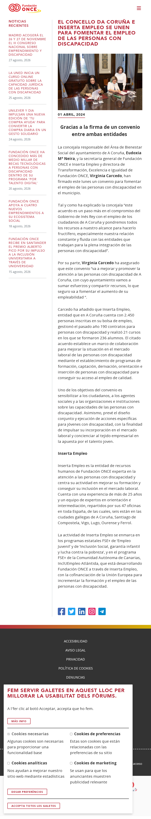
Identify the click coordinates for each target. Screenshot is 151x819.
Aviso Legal (75, 650)
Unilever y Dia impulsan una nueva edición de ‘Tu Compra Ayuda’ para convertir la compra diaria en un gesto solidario (27, 122)
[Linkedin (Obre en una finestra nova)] (81, 611)
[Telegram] (102, 611)
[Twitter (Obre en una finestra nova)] (71, 611)
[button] (139, 9)
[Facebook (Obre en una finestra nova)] (61, 611)
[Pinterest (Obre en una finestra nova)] (92, 611)
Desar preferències (27, 792)
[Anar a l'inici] (25, 8)
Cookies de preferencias (97, 733)
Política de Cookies (75, 668)
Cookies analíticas (29, 762)
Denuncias (75, 677)
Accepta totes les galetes (33, 806)
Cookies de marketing (95, 762)
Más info (19, 721)
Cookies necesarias (30, 733)
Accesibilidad (75, 641)
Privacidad (75, 659)
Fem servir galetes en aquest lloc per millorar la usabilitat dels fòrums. (66, 693)
